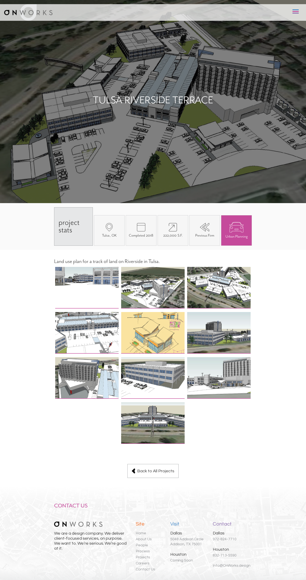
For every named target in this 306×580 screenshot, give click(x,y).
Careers (142, 563)
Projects (143, 557)
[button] (295, 11)
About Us (144, 539)
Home (141, 533)
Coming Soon (181, 560)
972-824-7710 (224, 539)
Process (143, 551)
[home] (28, 12)
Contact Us (145, 569)
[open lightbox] (87, 288)
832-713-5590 (224, 555)
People (142, 545)
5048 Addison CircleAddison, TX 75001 (187, 541)
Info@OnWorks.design (231, 566)
